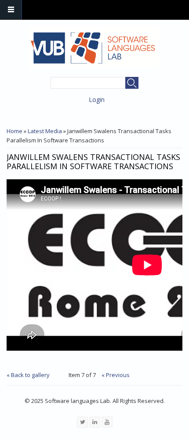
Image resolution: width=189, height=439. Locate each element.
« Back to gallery (28, 375)
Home (14, 131)
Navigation (11, 10)
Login (97, 99)
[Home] (93, 47)
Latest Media (45, 131)
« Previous (116, 375)
